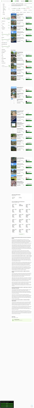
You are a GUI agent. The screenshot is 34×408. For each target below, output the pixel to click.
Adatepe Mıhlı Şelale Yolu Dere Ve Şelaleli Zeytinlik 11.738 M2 (20, 53)
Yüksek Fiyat (28, 12)
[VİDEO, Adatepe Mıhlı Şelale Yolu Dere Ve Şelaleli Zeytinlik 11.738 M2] (13, 136)
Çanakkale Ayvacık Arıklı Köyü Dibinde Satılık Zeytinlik (20, 32)
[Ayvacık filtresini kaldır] (19, 8)
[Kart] (30, 10)
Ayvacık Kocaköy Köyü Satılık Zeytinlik (13, 215)
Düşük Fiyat (24, 12)
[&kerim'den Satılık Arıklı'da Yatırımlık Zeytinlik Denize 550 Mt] (13, 160)
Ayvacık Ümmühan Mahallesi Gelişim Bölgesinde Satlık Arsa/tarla (20, 111)
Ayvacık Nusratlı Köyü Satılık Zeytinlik (20, 210)
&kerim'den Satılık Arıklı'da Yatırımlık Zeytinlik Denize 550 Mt (20, 38)
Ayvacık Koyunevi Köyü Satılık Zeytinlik (20, 230)
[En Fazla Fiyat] (9, 34)
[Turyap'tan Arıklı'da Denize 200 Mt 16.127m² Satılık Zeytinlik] (13, 16)
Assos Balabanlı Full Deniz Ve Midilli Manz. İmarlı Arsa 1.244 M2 (20, 147)
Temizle (9, 22)
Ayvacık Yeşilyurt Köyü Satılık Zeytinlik (13, 220)
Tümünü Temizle (28, 8)
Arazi (3, 11)
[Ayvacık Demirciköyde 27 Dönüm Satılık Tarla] (13, 177)
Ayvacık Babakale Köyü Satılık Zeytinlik (20, 215)
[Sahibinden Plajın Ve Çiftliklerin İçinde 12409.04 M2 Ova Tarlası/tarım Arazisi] (13, 124)
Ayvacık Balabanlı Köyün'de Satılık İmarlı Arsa (20, 70)
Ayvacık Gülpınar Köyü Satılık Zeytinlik (27, 210)
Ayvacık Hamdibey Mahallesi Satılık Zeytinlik (13, 230)
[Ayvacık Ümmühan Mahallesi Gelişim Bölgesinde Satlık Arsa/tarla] (13, 113)
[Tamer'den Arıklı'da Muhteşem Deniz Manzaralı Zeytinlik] (13, 28)
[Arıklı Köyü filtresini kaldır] (24, 8)
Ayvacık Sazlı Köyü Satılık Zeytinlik (13, 205)
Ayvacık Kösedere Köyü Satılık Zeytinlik (27, 230)
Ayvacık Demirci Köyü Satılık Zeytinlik (27, 225)
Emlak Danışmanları (16, 319)
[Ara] (12, 1)
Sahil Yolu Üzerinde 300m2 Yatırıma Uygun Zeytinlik (20, 20)
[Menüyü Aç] (2, 1)
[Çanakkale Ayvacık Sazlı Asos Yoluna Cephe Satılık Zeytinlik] (13, 119)
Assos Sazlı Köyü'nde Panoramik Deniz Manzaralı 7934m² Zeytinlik (20, 141)
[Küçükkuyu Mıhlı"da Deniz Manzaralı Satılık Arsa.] (13, 89)
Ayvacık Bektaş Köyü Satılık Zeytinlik (20, 225)
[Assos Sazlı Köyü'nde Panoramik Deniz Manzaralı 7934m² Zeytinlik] (13, 142)
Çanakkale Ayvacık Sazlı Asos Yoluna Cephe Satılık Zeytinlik (20, 117)
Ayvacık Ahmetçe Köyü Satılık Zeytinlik (27, 205)
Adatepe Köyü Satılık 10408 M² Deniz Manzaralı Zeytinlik (20, 64)
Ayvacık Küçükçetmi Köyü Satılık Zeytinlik (20, 220)
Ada (3, 10)
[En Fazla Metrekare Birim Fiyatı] (9, 46)
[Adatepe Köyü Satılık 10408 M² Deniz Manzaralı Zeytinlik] (13, 66)
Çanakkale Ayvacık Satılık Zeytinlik (19, 3)
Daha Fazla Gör (21, 234)
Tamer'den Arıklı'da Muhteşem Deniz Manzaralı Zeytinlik (20, 26)
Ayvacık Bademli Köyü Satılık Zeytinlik (27, 220)
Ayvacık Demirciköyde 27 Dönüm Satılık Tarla (20, 175)
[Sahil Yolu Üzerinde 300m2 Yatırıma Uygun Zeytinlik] (13, 77)
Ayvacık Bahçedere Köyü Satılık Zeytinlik (13, 225)
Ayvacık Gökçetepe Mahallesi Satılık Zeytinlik (27, 215)
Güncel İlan (21, 12)
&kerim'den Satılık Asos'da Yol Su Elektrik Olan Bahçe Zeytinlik (20, 94)
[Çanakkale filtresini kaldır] (15, 8)
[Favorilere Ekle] (23, 18)
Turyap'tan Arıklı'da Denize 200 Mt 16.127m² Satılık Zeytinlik (20, 15)
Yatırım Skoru (13, 12)
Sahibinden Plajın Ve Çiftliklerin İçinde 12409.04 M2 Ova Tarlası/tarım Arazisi (20, 123)
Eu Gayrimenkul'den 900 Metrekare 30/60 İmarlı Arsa (20, 128)
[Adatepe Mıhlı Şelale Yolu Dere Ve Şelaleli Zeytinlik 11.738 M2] (13, 54)
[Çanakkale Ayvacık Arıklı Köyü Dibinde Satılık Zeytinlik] (13, 34)
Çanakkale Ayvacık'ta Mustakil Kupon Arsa (19, 58)
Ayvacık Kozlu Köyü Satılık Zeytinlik (13, 210)
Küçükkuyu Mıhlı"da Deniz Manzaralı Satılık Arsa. (20, 87)
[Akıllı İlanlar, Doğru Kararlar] (17, 1)
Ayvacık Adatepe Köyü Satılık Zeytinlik (21, 205)
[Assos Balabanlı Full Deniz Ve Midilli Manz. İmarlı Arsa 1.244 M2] (13, 148)
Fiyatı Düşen (17, 12)
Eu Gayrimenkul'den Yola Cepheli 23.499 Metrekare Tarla (20, 100)
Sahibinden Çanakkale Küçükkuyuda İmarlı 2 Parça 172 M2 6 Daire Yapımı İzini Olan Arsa (20, 182)
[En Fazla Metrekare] (9, 39)
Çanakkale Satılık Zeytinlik (12, 3)
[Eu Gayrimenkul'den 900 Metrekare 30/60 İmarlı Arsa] (13, 130)
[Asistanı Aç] (32, 406)
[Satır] (29, 10)
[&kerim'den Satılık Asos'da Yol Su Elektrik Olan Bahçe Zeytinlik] (13, 95)
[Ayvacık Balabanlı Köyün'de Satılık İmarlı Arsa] (13, 72)
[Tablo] (31, 10)
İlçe (2, 25)
